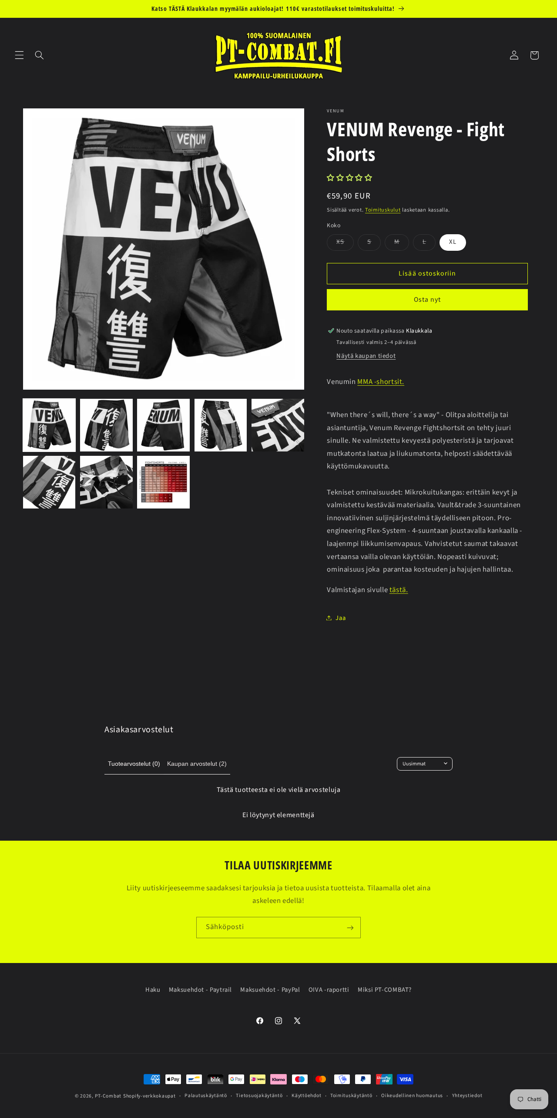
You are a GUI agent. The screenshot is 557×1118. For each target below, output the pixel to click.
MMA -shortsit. (380, 381)
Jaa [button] (341, 617)
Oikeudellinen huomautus (412, 1096)
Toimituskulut (383, 209)
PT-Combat (108, 1096)
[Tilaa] (350, 927)
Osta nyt (427, 299)
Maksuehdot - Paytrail (200, 989)
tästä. (398, 589)
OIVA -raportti (329, 989)
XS (345, 243)
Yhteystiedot (467, 1096)
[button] (19, 55)
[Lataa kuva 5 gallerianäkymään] (278, 425)
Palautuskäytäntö (206, 1096)
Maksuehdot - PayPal (270, 989)
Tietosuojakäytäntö (259, 1096)
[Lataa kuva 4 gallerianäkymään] (221, 425)
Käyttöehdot (306, 1096)
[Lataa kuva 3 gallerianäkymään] (163, 425)
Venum (335, 111)
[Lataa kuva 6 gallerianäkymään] (49, 482)
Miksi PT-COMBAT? (385, 989)
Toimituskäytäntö (351, 1096)
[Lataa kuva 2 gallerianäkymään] (106, 425)
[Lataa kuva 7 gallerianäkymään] (106, 482)
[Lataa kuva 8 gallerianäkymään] (163, 482)
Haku (153, 989)
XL (452, 241)
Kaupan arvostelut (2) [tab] (197, 763)
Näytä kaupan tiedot (366, 355)
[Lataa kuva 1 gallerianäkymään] (49, 425)
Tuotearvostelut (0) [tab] (134, 763)
